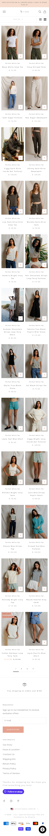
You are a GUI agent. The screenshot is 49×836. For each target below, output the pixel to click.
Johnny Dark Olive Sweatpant (36, 170)
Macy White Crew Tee (12, 67)
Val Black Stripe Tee (36, 385)
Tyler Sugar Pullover (12, 118)
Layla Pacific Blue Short (36, 654)
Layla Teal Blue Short (12, 439)
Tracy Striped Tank (36, 67)
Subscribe (13, 729)
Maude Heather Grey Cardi (36, 601)
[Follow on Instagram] (11, 801)
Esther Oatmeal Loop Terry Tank (12, 654)
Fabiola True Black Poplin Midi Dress (36, 330)
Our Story (7, 744)
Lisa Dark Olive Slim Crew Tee (12, 223)
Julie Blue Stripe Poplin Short (36, 494)
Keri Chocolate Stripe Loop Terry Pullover (36, 277)
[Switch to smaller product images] (45, 19)
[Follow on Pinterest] (18, 801)
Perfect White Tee (12, 63)
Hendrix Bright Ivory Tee (12, 277)
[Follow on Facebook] (4, 801)
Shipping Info (9, 759)
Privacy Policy (9, 768)
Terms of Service (11, 773)
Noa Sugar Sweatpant (36, 118)
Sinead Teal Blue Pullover (36, 547)
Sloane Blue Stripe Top (12, 547)
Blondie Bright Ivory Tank (12, 494)
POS (38, 815)
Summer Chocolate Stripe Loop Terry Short (12, 332)
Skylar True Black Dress (12, 386)
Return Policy (9, 763)
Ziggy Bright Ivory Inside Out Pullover (36, 440)
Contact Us (8, 754)
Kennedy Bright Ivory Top (12, 601)
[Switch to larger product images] (40, 19)
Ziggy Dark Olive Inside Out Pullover (12, 170)
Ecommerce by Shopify (24, 817)
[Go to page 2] (33, 669)
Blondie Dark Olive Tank (36, 223)
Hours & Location (11, 749)
